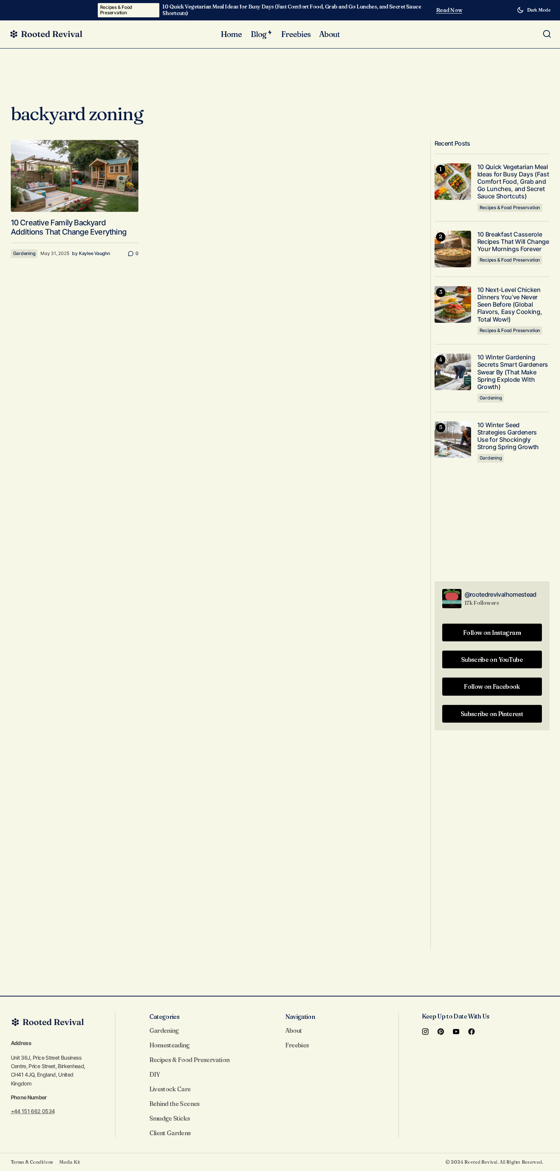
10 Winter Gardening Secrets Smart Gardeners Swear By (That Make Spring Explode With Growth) (512, 372)
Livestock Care (170, 1089)
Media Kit (69, 1162)
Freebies (297, 1045)
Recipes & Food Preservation (116, 9)
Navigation (300, 1016)
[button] (534, 10)
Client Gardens (170, 1133)
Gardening (24, 253)
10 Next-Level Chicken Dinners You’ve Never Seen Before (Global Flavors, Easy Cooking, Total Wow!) (509, 304)
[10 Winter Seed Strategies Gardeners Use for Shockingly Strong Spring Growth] (453, 439)
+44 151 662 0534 (33, 1111)
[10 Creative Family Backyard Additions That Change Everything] (75, 176)
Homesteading (169, 1045)
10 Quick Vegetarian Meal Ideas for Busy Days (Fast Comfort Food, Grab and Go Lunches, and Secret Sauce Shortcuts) (291, 10)
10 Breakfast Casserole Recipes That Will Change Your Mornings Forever (513, 242)
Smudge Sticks (169, 1118)
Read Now (449, 10)
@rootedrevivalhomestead (501, 594)
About (293, 1030)
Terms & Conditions (32, 1162)
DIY (154, 1074)
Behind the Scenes (174, 1103)
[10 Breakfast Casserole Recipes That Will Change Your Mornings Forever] (453, 249)
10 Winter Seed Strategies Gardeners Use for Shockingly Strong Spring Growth (508, 436)
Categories (164, 1016)
